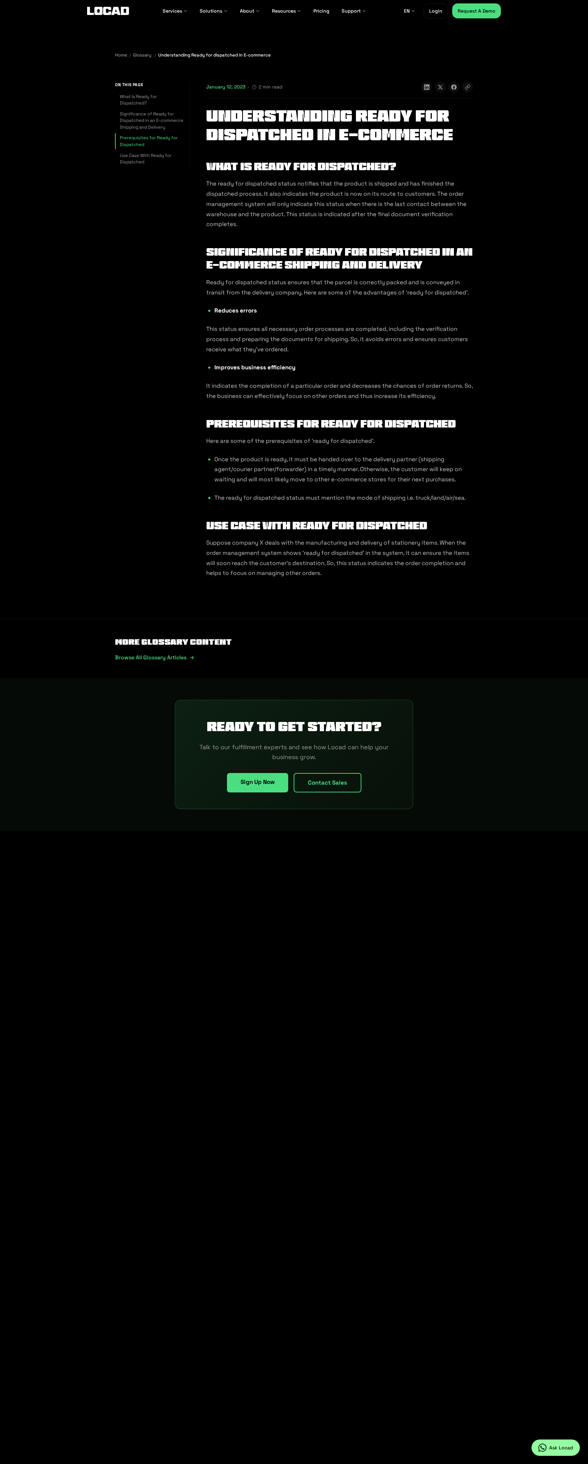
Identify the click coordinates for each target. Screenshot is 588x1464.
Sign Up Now (258, 782)
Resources (284, 11)
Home (121, 55)
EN (407, 11)
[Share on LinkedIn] (426, 87)
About (247, 11)
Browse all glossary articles (150, 657)
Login (435, 11)
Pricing (321, 11)
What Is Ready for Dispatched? (138, 100)
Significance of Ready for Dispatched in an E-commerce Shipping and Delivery (151, 120)
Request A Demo (476, 11)
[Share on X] (440, 87)
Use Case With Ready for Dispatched (146, 158)
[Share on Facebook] (453, 87)
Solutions (211, 11)
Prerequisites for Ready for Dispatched (149, 141)
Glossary (142, 55)
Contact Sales (327, 782)
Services (172, 11)
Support (351, 11)
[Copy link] (467, 87)
